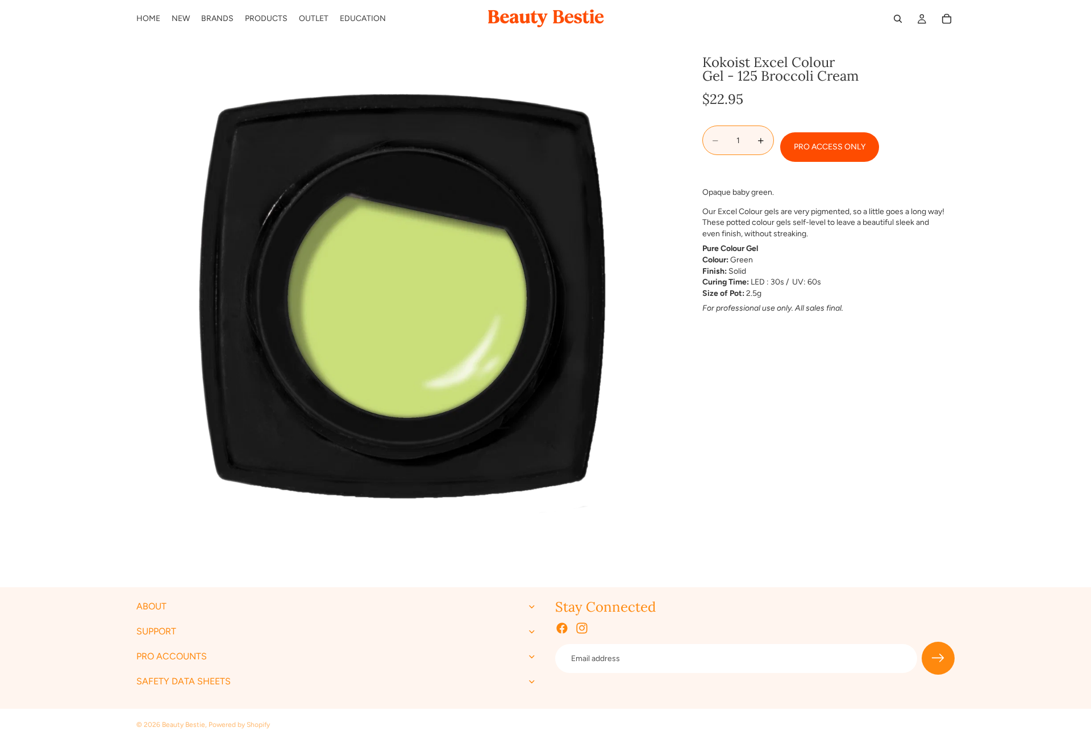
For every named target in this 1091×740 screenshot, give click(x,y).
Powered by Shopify (239, 725)
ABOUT (151, 606)
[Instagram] (582, 629)
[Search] (897, 18)
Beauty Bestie (183, 725)
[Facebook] (562, 629)
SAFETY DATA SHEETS (183, 681)
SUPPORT (156, 631)
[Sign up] (938, 658)
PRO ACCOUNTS (171, 656)
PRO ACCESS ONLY (829, 147)
